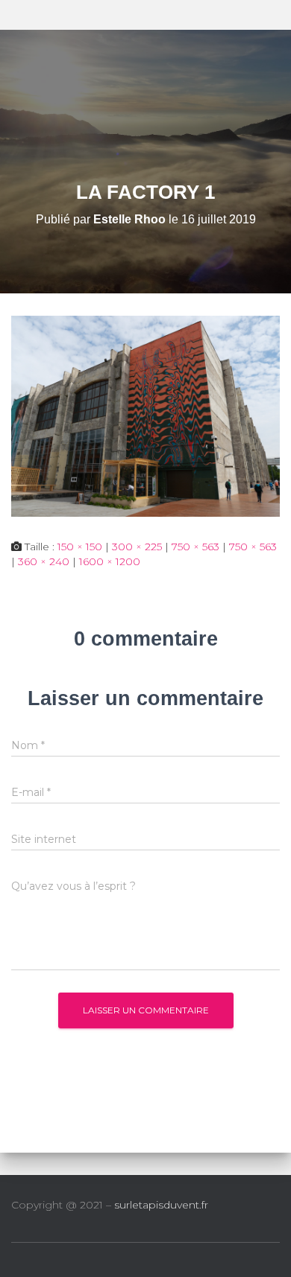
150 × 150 (79, 546)
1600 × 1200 (109, 561)
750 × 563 (195, 546)
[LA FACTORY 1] (145, 415)
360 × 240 (43, 561)
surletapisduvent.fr (161, 1204)
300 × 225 (137, 546)
